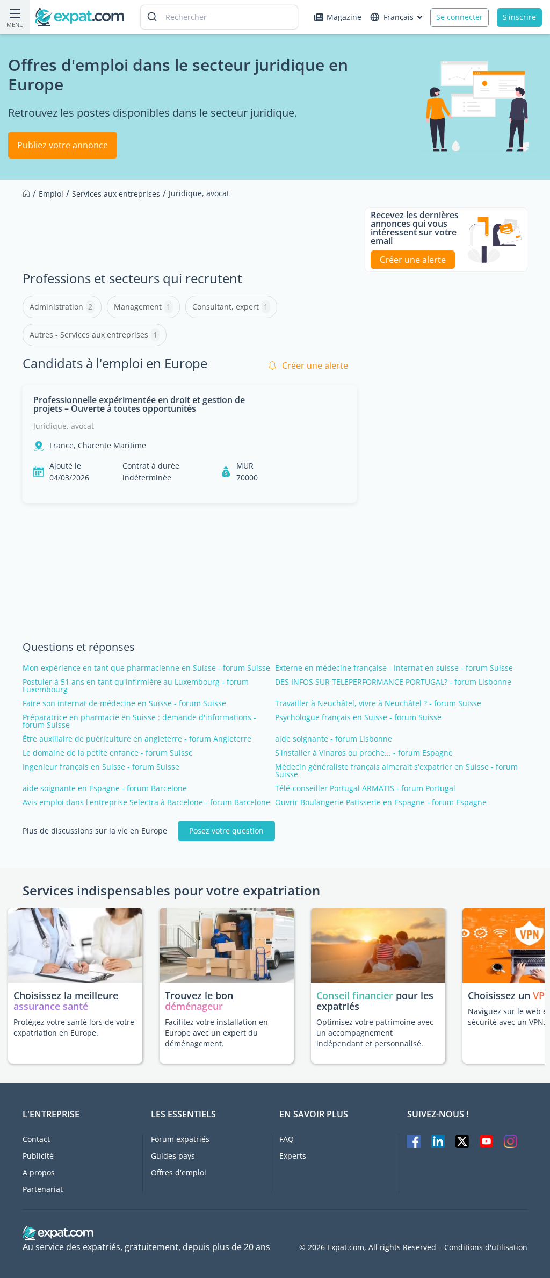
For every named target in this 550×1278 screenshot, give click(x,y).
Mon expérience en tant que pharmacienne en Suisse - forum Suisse (146, 668)
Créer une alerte (315, 365)
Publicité (38, 1156)
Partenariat (43, 1189)
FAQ (286, 1139)
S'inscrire (519, 17)
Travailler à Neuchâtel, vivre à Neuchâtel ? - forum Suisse (378, 703)
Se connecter (459, 17)
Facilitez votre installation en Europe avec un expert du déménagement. (216, 1033)
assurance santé (50, 1006)
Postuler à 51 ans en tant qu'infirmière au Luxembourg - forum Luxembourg (136, 685)
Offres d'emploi (178, 1172)
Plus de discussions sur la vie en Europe (95, 831)
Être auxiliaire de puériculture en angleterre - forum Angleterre (137, 739)
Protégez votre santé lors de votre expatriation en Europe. (73, 1027)
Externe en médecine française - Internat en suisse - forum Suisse (394, 668)
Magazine (344, 17)
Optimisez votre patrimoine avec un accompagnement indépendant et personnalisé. (374, 1033)
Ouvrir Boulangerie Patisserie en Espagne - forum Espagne (381, 802)
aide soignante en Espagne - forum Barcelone (105, 788)
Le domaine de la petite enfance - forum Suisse (108, 753)
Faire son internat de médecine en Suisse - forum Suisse (124, 703)
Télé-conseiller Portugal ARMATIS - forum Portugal (365, 788)
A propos (39, 1172)
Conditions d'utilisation (485, 1247)
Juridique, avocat (63, 426)
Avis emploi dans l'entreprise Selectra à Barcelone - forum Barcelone (146, 802)
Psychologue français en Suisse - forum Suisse (358, 717)
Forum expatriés (180, 1139)
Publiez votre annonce (62, 145)
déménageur (194, 1006)
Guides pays (173, 1156)
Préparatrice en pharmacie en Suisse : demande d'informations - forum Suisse (139, 721)
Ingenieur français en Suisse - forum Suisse (101, 767)
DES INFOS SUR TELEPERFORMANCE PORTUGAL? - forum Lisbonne (393, 682)
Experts (292, 1156)
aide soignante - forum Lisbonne (333, 739)
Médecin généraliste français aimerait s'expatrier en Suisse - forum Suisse (396, 770)
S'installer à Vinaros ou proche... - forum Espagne (364, 753)
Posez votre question (226, 830)
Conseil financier (354, 995)
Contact (36, 1139)
